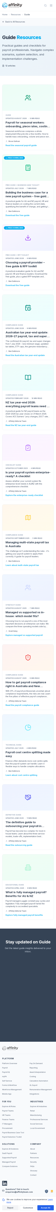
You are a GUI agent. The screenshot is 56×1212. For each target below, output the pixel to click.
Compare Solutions (10, 1166)
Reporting (34, 1068)
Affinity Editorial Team (17, 421)
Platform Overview (9, 1063)
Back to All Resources (15, 22)
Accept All (45, 1208)
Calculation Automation (39, 1081)
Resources (16, 14)
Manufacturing (36, 1115)
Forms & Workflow (9, 1085)
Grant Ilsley (13, 631)
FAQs (32, 1166)
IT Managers (7, 1124)
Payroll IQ (6, 1072)
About (32, 1149)
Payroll (5, 1068)
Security (33, 1162)
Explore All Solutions (10, 1149)
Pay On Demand (36, 1063)
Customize (28, 1208)
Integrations (34, 1094)
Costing (33, 1076)
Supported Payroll (9, 1158)
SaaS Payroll (7, 1153)
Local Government (37, 1128)
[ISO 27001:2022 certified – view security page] (46, 1191)
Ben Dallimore (14, 211)
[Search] (45, 5)
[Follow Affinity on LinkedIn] (4, 1183)
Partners (33, 1153)
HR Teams (6, 1115)
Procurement (7, 1128)
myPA (4, 1076)
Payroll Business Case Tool (13, 1133)
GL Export (33, 1085)
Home (4, 14)
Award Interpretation (38, 1072)
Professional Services (39, 1119)
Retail (32, 1111)
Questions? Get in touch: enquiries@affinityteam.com (19, 1190)
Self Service (7, 1081)
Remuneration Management (41, 1090)
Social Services (36, 1124)
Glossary (33, 1171)
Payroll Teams (8, 1111)
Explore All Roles (9, 1106)
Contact (33, 1175)
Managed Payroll (9, 1162)
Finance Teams (8, 1119)
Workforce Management (12, 1090)
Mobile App (6, 1094)
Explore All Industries (38, 1106)
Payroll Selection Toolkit (12, 1137)
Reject (10, 1208)
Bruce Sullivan (14, 141)
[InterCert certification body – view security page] (52, 1191)
